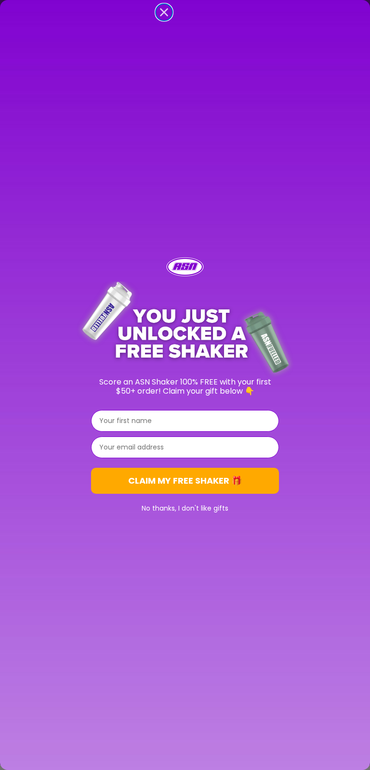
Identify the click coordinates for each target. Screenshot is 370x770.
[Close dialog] (164, 12)
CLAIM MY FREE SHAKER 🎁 (185, 481)
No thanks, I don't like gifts (185, 508)
